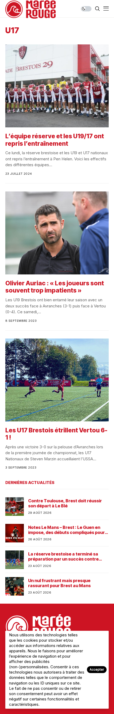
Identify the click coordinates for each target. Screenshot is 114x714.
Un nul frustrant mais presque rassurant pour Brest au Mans (59, 583)
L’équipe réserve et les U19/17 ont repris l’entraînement (54, 139)
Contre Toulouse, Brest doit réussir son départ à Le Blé (65, 503)
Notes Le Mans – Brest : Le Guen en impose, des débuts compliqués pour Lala (66, 530)
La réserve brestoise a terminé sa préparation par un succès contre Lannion (63, 557)
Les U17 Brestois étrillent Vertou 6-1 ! (56, 434)
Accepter (97, 669)
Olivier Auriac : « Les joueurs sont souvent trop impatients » (54, 286)
